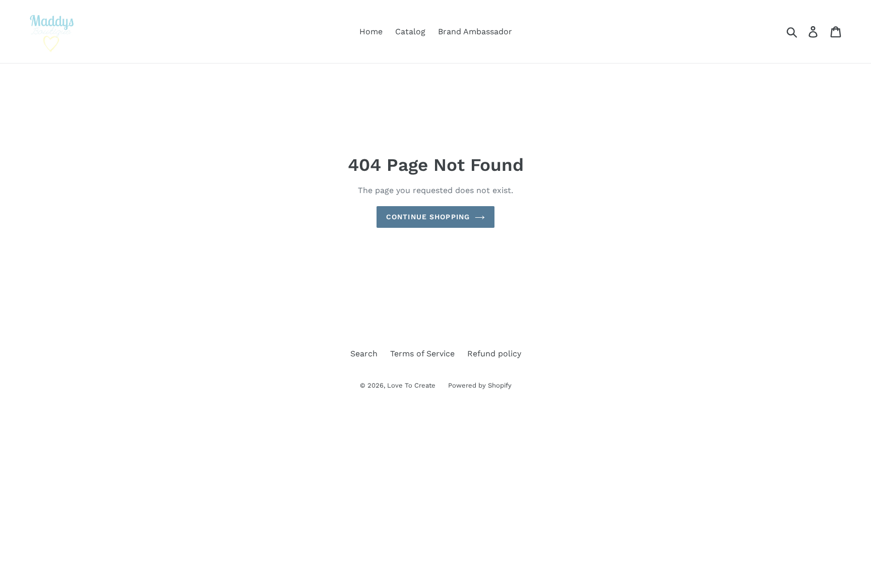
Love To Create (411, 385)
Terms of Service (422, 353)
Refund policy (494, 353)
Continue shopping (428, 217)
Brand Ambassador (475, 31)
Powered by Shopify (480, 385)
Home (371, 31)
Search (364, 353)
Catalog (410, 31)
